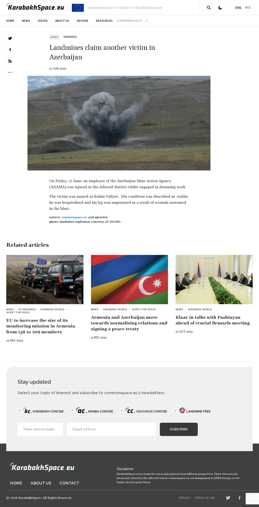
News (26, 20)
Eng (238, 7)
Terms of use (204, 497)
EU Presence (27, 309)
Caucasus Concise (151, 411)
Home (10, 20)
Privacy (185, 497)
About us (62, 20)
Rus (248, 7)
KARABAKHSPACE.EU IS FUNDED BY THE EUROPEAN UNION (125, 7)
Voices (43, 20)
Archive (82, 20)
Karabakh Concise (48, 411)
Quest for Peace (18, 312)
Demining (70, 36)
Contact (69, 483)
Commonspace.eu (129, 20)
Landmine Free (198, 411)
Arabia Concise (100, 411)
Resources (104, 20)
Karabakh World (52, 309)
